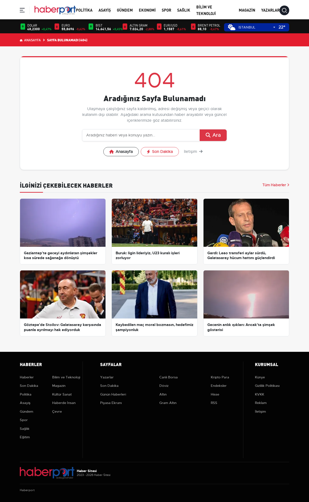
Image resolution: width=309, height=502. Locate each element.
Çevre (57, 411)
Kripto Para (220, 377)
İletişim (191, 151)
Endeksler (219, 385)
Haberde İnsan (64, 403)
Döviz (164, 385)
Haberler (27, 377)
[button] (22, 11)
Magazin (247, 10)
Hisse (215, 394)
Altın (163, 394)
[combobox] (257, 27)
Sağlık (183, 10)
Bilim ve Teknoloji (66, 377)
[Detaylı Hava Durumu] (231, 27)
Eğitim (25, 437)
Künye (260, 377)
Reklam (261, 403)
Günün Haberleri (113, 394)
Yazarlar (270, 10)
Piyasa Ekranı (111, 403)
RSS (214, 403)
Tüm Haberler (274, 185)
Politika (84, 10)
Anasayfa (32, 39)
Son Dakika (162, 151)
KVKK (259, 394)
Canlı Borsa (168, 377)
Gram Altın (167, 403)
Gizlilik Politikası (267, 385)
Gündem (125, 10)
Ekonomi (147, 10)
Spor (166, 10)
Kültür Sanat (62, 394)
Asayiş (104, 10)
